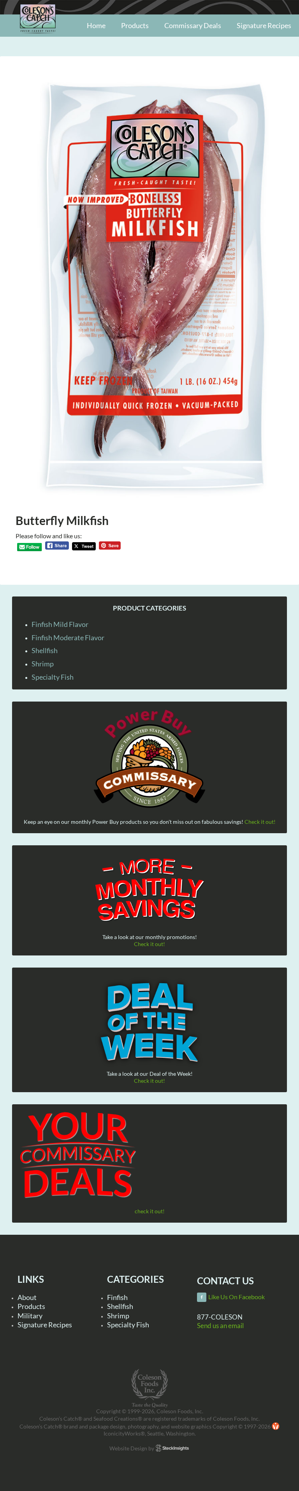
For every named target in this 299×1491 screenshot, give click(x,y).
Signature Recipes (45, 1324)
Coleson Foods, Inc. (38, 36)
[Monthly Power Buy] (150, 759)
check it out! (150, 1211)
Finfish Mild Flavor (60, 624)
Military (30, 1315)
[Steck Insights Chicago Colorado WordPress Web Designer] (172, 1448)
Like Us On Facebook (236, 1296)
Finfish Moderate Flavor (68, 637)
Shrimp (43, 663)
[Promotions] (150, 888)
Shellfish (45, 650)
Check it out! (260, 821)
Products (31, 1306)
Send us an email (220, 1325)
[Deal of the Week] (150, 1022)
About (27, 1297)
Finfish (117, 1297)
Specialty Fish (53, 677)
